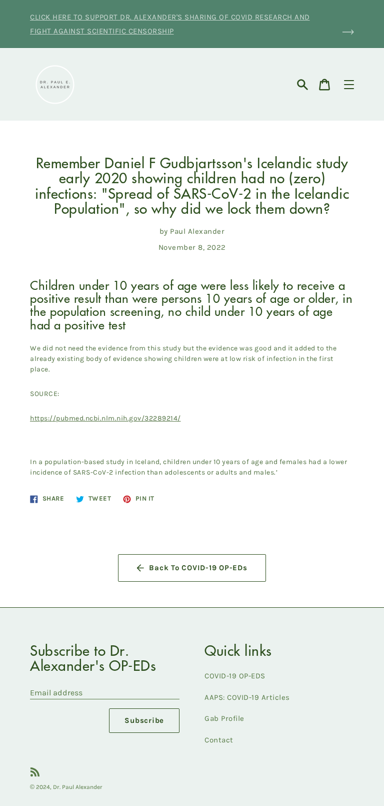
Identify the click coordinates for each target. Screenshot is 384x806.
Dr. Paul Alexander (77, 786)
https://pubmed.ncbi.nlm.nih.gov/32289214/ (105, 418)
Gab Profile (224, 718)
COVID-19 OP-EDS (235, 675)
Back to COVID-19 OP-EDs (198, 567)
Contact (219, 739)
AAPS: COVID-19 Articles (247, 697)
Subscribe (144, 720)
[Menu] (349, 85)
